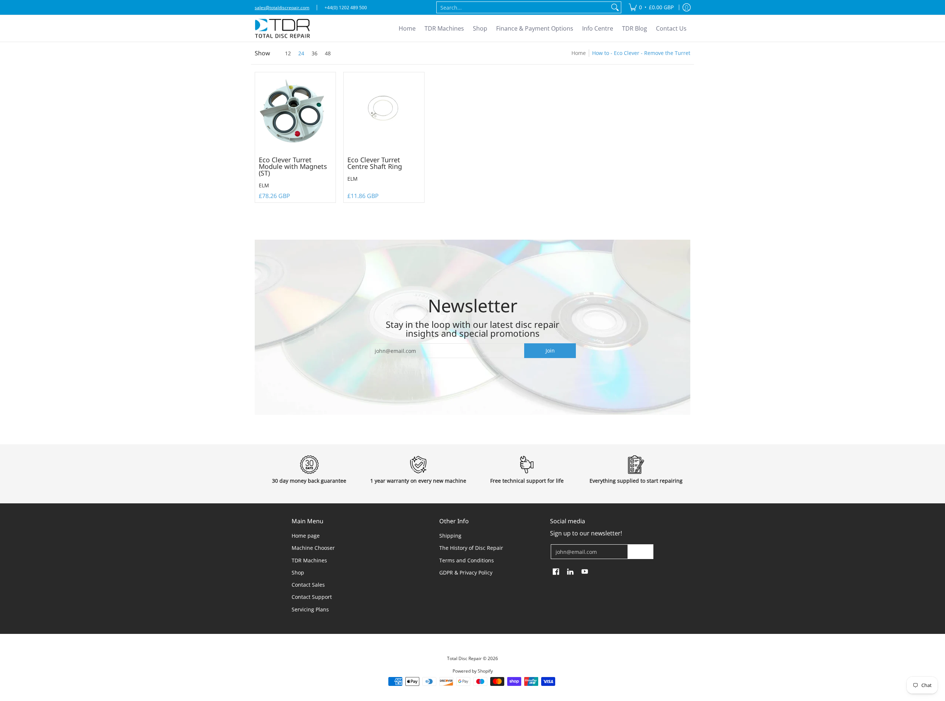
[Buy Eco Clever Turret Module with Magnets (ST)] (295, 112)
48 (328, 53)
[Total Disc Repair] (282, 28)
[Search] (615, 7)
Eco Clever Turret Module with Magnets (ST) (293, 166)
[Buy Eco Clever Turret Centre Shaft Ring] (383, 112)
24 (301, 53)
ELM (264, 185)
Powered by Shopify (473, 671)
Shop (298, 572)
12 (288, 53)
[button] (556, 572)
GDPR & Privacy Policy (465, 572)
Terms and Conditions (466, 560)
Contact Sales (308, 584)
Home (578, 52)
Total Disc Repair (464, 658)
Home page (306, 535)
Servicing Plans (310, 609)
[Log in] (686, 7)
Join (550, 350)
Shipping (450, 535)
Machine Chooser (313, 547)
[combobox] (523, 7)
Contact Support (312, 596)
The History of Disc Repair (471, 547)
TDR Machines (309, 560)
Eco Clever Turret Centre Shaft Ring (374, 163)
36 (314, 53)
